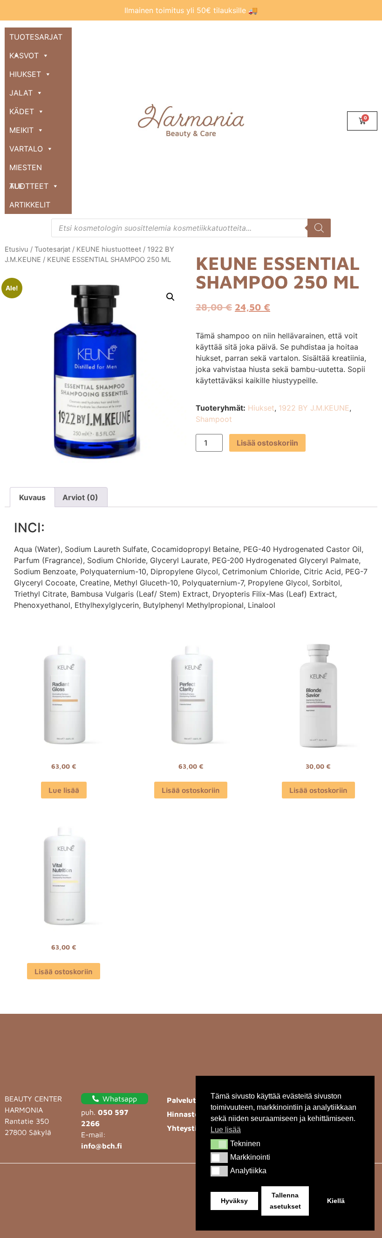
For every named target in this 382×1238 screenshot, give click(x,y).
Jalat (21, 92)
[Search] (319, 228)
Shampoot (214, 419)
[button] (219, 1144)
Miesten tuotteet (28, 170)
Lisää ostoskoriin (267, 442)
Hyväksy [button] (234, 1200)
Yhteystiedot (190, 1128)
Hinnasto (183, 1114)
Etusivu (16, 249)
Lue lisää (63, 790)
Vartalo (26, 148)
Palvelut (181, 1100)
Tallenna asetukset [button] (285, 1200)
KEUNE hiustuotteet (108, 249)
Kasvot (24, 55)
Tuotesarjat (35, 36)
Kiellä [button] (336, 1200)
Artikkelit (29, 204)
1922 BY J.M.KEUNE (314, 408)
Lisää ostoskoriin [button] (191, 790)
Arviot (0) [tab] (80, 497)
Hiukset (25, 74)
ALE (16, 186)
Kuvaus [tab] (32, 497)
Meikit (21, 130)
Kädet (21, 111)
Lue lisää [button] (226, 1130)
